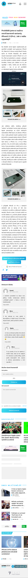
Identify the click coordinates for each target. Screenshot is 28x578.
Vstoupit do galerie (13, 119)
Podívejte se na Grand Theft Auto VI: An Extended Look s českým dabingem (18, 515)
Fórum (11, 17)
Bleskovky (22, 17)
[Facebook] (13, 566)
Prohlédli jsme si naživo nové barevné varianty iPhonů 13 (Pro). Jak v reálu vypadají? (14, 35)
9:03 (16, 348)
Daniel (12, 291)
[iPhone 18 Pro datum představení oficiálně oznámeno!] (11, 542)
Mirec (11, 311)
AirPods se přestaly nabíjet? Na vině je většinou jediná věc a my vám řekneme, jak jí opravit (19, 503)
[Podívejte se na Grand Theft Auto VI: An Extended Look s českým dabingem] (6, 516)
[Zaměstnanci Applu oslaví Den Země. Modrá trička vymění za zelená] (11, 428)
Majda (12, 328)
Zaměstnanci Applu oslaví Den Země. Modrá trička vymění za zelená (11, 437)
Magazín (5, 17)
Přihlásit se (14, 382)
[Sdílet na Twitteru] (6, 270)
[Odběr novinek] (20, 4)
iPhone (4, 43)
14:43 (14, 292)
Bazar (16, 17)
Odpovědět (6, 305)
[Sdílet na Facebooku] (3, 270)
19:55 (14, 330)
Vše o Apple (15, 495)
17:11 (14, 312)
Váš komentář (5, 386)
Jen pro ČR (15, 519)
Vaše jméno (5, 370)
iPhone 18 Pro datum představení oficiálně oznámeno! (9, 551)
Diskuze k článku (7, 285)
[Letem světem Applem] (9, 4)
